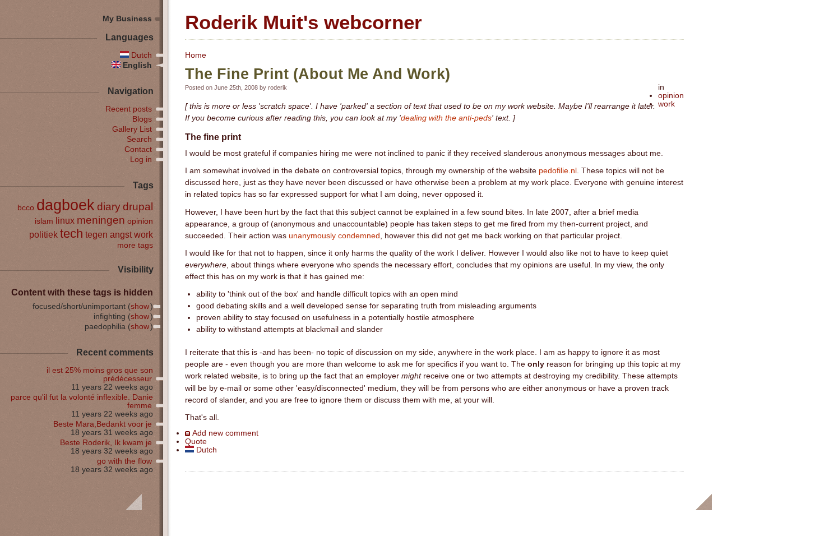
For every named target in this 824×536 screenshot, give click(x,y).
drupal (138, 206)
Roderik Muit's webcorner (303, 22)
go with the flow (124, 461)
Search (139, 139)
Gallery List (132, 129)
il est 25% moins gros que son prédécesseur (100, 374)
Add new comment (225, 433)
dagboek (65, 205)
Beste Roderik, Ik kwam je (106, 442)
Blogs (142, 119)
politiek (43, 234)
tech (71, 234)
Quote (196, 441)
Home (195, 55)
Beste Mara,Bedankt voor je (102, 424)
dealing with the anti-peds (446, 118)
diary (109, 206)
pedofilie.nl (558, 171)
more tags (135, 245)
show (140, 306)
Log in (141, 159)
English (136, 65)
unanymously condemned (334, 236)
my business (127, 19)
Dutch (205, 450)
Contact (138, 149)
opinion (671, 95)
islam (44, 221)
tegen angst (108, 234)
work (666, 104)
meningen (101, 220)
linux (65, 220)
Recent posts (128, 109)
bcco (25, 208)
